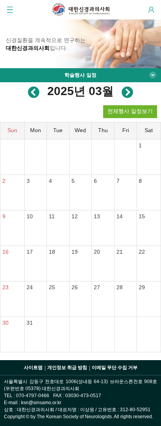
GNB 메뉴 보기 (10, 9)
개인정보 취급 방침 (67, 367)
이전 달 (33, 91)
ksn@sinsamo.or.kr (41, 402)
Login (151, 9)
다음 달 (127, 91)
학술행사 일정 (80, 75)
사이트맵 (33, 367)
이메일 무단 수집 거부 (115, 367)
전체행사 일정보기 (130, 111)
